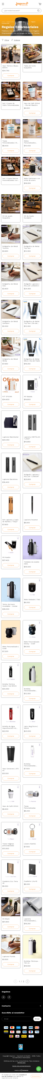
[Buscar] (38, 10)
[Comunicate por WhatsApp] (38, 1068)
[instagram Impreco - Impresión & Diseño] (3, 997)
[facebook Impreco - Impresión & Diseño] (9, 997)
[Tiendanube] (21, 1071)
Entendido (36, 1076)
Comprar (32, 151)
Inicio (3, 21)
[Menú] (3, 4)
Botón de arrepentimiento (21, 1066)
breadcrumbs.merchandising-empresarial (18, 21)
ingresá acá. (21, 1062)
